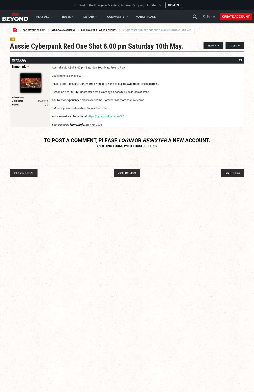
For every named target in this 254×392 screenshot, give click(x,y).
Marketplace (146, 16)
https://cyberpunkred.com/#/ (106, 116)
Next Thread (232, 172)
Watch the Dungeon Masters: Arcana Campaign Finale (117, 5)
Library (89, 16)
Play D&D (43, 16)
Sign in (211, 16)
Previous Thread (23, 172)
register (155, 140)
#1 (240, 60)
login (125, 140)
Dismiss (173, 5)
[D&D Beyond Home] (15, 17)
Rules (66, 16)
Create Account (236, 16)
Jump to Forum (127, 172)
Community (115, 16)
